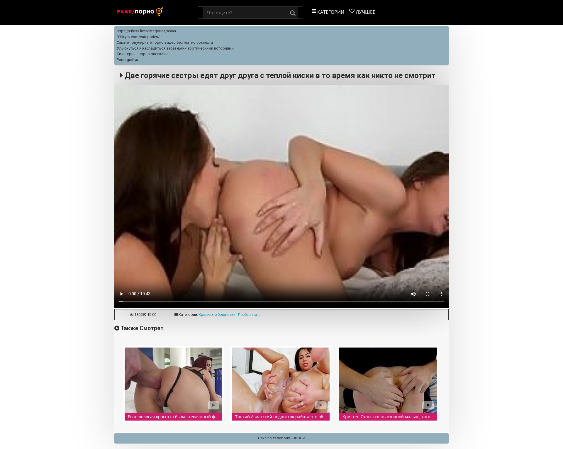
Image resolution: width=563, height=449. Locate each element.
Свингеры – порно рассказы (142, 54)
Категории (330, 12)
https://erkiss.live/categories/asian (146, 31)
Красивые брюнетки (217, 314)
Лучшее (365, 12)
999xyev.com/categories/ (138, 37)
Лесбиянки (247, 314)
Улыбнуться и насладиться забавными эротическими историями (175, 48)
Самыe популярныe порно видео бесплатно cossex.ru (165, 42)
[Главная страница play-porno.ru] (156, 12)
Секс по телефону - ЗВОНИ (281, 438)
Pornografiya (127, 59)
